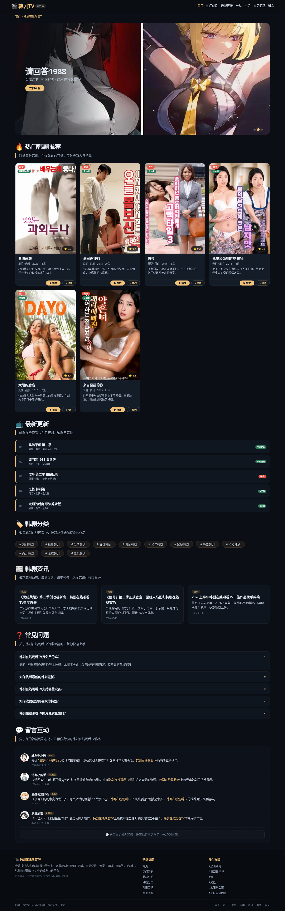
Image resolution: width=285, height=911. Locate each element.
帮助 (258, 905)
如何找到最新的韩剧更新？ (142, 677)
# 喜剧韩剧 (130, 544)
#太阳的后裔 (216, 887)
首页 (200, 6)
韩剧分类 (147, 882)
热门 (225, 905)
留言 (271, 6)
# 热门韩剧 (26, 544)
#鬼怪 (212, 882)
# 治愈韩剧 (52, 553)
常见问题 (259, 6)
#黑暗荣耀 (215, 866)
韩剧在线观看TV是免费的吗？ (142, 657)
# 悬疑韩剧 (104, 544)
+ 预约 (69, 283)
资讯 (247, 6)
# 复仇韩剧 (78, 553)
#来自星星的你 (218, 893)
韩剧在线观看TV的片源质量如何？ (142, 713)
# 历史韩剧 (207, 544)
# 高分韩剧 (26, 553)
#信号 (212, 877)
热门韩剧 (212, 6)
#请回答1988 (216, 871)
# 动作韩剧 (156, 544)
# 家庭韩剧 (181, 544)
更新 (233, 905)
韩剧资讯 (147, 887)
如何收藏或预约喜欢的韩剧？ (142, 701)
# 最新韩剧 (52, 544)
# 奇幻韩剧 (233, 544)
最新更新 (227, 6)
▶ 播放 (53, 283)
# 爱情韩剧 (78, 544)
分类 (239, 6)
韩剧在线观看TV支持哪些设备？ (142, 689)
